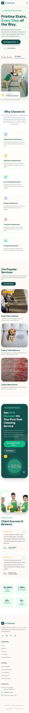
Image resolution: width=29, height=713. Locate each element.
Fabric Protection (6, 678)
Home (3, 645)
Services (3, 651)
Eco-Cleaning (5, 672)
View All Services (8, 284)
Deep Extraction (5, 666)
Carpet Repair (5, 675)
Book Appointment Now (13, 444)
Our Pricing (4, 654)
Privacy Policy (9, 708)
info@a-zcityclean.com (10, 695)
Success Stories (5, 657)
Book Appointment (10, 42)
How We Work (11, 48)
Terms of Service (19, 708)
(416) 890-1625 (8, 692)
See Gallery (10, 451)
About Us (3, 648)
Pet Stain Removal (6, 669)
